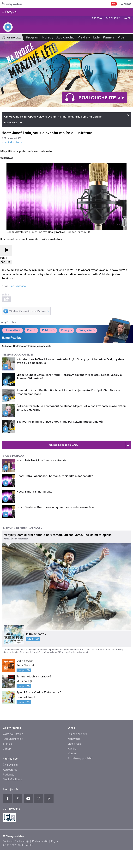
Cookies (7, 841)
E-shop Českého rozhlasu (22, 527)
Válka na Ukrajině (13, 734)
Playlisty (84, 37)
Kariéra (72, 748)
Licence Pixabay (76, 232)
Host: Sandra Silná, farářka (34, 491)
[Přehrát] (6, 250)
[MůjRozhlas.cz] (6, 158)
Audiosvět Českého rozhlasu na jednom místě (26, 346)
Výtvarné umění (13, 37)
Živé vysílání (85, 330)
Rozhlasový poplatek (80, 758)
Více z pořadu (13, 455)
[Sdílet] (9, 262)
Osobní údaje (22, 841)
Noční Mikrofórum (13, 142)
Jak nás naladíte (77, 734)
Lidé (96, 37)
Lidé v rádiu (75, 743)
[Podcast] (3, 262)
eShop (7, 748)
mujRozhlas (8, 322)
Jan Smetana (18, 286)
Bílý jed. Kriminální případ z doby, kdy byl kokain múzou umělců (60, 421)
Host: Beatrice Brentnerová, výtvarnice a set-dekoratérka (56, 507)
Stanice (7, 743)
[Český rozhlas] (12, 4)
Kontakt (72, 753)
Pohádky (47, 330)
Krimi (30, 330)
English (55, 841)
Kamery (127, 18)
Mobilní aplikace (12, 779)
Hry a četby (11, 330)
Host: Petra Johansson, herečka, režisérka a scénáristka (55, 476)
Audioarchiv (113, 18)
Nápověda (74, 738)
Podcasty (8, 774)
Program (97, 18)
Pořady (47, 37)
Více (123, 37)
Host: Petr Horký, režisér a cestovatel (42, 460)
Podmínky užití (40, 841)
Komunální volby (13, 738)
